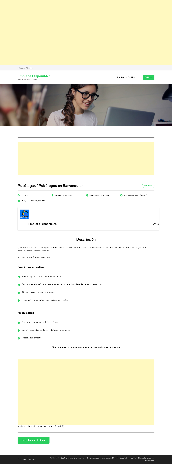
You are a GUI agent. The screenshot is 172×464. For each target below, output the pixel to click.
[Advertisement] (70, 16)
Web (156, 223)
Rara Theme (139, 458)
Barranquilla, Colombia (63, 195)
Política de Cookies (126, 77)
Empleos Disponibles (34, 76)
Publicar (148, 77)
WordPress (149, 460)
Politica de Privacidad (25, 68)
